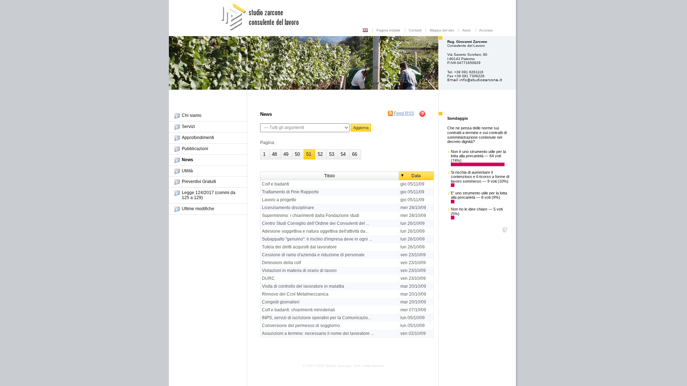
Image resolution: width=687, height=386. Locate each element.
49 (285, 154)
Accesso (486, 30)
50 (297, 154)
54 (343, 154)
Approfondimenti (198, 137)
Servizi (188, 126)
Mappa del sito (442, 30)
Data (416, 175)
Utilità (187, 170)
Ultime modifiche (198, 208)
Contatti (415, 30)
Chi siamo (191, 115)
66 (354, 154)
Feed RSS (404, 113)
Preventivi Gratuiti (199, 181)
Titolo (329, 175)
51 (308, 154)
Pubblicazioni (195, 148)
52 (320, 154)
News (187, 159)
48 (274, 154)
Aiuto (466, 30)
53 (331, 154)
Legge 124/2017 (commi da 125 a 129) (208, 195)
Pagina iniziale (388, 30)
